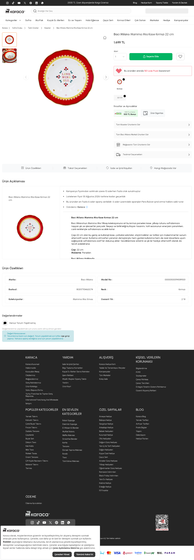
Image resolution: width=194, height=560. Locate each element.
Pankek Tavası (31, 453)
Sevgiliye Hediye (106, 424)
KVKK (138, 372)
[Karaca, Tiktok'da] (38, 522)
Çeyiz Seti (103, 457)
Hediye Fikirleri (142, 438)
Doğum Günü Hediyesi (108, 442)
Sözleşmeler (141, 376)
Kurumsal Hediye (106, 435)
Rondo (65, 454)
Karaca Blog (141, 416)
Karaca (31, 357)
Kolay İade (103, 379)
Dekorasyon (140, 435)
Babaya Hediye (105, 420)
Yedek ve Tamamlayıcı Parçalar (112, 368)
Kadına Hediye (105, 483)
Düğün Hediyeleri (106, 450)
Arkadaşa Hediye (106, 427)
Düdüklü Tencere (32, 431)
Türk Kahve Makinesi (70, 461)
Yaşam (139, 431)
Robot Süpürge (68, 420)
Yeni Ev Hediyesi (106, 479)
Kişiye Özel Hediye (107, 453)
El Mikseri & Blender (70, 428)
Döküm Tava (31, 442)
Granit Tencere (32, 457)
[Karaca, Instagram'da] (32, 522)
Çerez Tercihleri (142, 383)
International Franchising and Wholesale (42, 400)
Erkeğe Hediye (105, 487)
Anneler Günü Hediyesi (108, 461)
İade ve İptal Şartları (70, 364)
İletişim (29, 403)
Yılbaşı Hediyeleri (106, 464)
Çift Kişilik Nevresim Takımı (37, 461)
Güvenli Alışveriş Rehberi (146, 390)
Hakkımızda (31, 368)
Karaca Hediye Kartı (107, 364)
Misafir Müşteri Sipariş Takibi (74, 379)
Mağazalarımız (32, 379)
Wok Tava (30, 450)
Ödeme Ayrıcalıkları (34, 503)
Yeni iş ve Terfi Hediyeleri (109, 446)
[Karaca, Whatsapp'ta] (68, 522)
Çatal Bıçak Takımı (33, 424)
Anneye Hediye (105, 416)
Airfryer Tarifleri (142, 424)
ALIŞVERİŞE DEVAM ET (97, 4)
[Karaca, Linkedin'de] (62, 522)
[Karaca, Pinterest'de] (56, 522)
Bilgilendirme (141, 368)
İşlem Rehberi (68, 375)
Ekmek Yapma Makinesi (72, 450)
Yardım (67, 357)
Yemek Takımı (31, 416)
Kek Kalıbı (30, 446)
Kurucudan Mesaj (32, 371)
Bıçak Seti (30, 438)
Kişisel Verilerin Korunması (148, 359)
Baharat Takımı (32, 464)
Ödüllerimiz (30, 375)
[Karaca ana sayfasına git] (38, 513)
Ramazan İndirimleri (107, 472)
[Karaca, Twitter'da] (50, 522)
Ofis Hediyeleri (105, 438)
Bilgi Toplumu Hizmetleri (72, 368)
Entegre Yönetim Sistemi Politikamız (151, 387)
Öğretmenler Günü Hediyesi (110, 468)
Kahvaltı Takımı (32, 420)
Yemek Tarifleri (142, 420)
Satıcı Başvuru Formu (34, 390)
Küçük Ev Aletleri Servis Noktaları (76, 371)
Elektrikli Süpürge (69, 424)
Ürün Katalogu (31, 386)
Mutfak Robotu (68, 431)
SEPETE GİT (97, 11)
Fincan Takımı (31, 427)
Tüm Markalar (104, 375)
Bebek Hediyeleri (106, 431)
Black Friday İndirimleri (108, 475)
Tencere (65, 446)
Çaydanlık (30, 435)
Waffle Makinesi (68, 435)
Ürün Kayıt (66, 386)
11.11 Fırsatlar (103, 490)
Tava (64, 457)
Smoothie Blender (69, 439)
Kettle (64, 442)
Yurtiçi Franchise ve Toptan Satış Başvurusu (39, 395)
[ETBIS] (157, 523)
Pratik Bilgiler (141, 427)
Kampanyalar (104, 371)
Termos (29, 468)
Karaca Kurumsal (32, 364)
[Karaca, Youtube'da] (44, 522)
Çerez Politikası (142, 379)
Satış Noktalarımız (33, 383)
